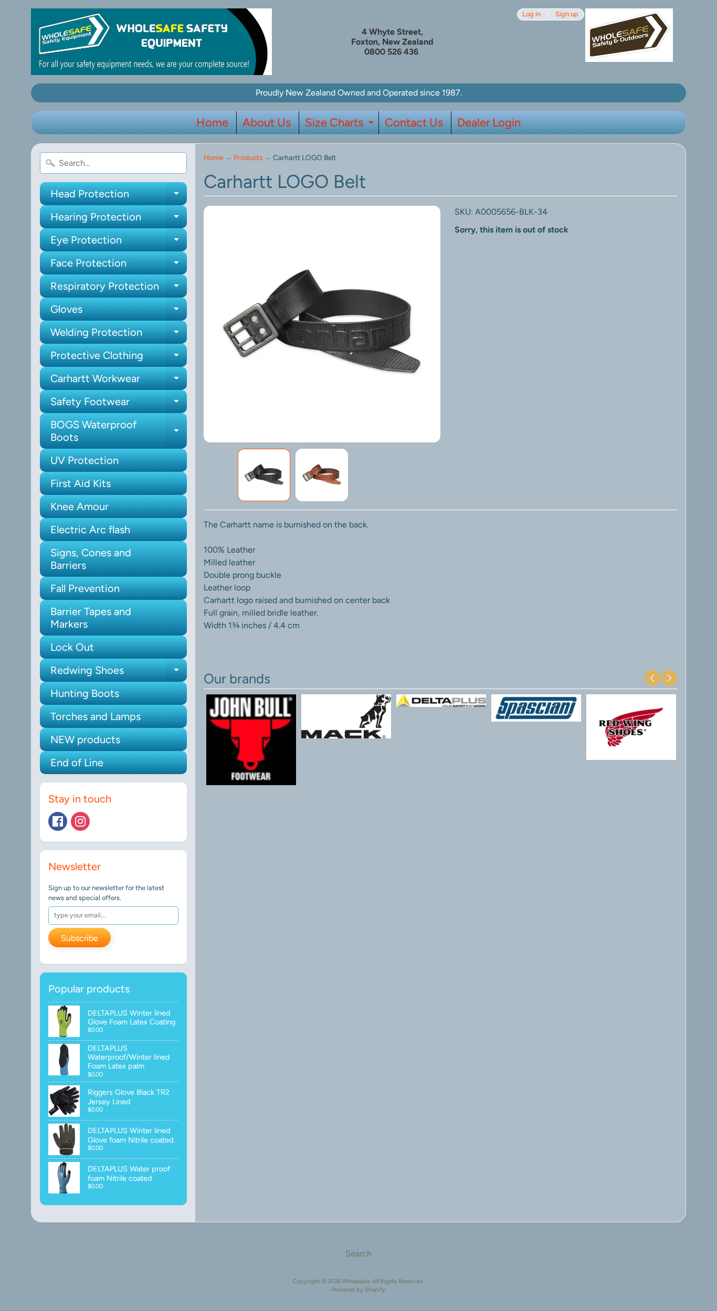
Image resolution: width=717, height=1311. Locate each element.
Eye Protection (118, 242)
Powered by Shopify (358, 1289)
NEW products (85, 739)
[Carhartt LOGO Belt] (264, 475)
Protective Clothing (118, 358)
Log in (531, 14)
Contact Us (414, 122)
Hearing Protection (118, 219)
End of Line (76, 762)
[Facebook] (57, 821)
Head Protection (118, 196)
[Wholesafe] (151, 41)
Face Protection (118, 265)
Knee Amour (79, 506)
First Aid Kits (80, 483)
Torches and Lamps (95, 716)
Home (212, 122)
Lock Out (72, 647)
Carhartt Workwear (118, 381)
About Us (266, 122)
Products (248, 157)
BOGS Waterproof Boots (118, 431)
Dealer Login (489, 122)
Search (358, 1254)
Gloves (118, 312)
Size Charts (340, 124)
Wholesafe (356, 1281)
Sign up (566, 14)
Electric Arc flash (90, 529)
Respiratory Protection (118, 289)
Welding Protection (118, 335)
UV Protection (84, 460)
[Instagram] (80, 821)
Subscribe (79, 938)
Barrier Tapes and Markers (90, 617)
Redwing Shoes (118, 673)
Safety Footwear (118, 404)
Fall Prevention (85, 588)
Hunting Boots (84, 693)
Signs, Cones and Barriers (90, 559)
